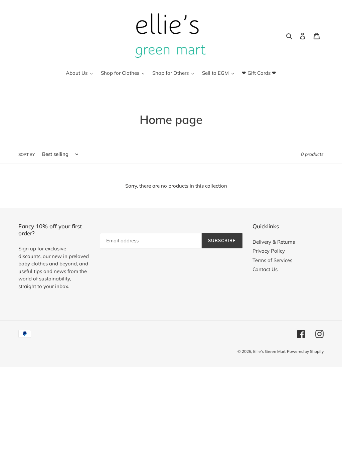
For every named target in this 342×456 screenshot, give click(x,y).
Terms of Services (272, 260)
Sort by (26, 154)
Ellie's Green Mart (269, 351)
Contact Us (265, 269)
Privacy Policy (268, 251)
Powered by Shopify (305, 351)
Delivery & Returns (273, 242)
